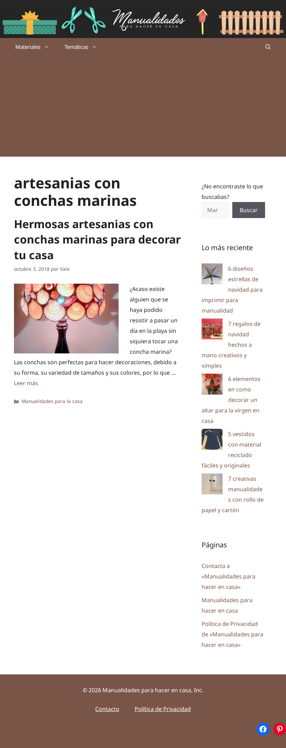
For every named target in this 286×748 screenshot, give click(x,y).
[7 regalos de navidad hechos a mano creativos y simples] (212, 331)
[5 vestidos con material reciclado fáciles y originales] (212, 441)
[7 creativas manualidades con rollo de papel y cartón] (212, 485)
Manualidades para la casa (52, 401)
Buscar (249, 210)
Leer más (26, 383)
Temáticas (76, 46)
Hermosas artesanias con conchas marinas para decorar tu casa (97, 239)
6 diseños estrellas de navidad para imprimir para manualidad (232, 289)
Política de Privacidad (163, 709)
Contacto (107, 709)
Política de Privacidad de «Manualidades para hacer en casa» (232, 634)
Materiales (27, 46)
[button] (268, 46)
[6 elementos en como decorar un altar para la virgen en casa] (212, 386)
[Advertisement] (143, 108)
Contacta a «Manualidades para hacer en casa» (228, 576)
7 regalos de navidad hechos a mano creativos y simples (231, 344)
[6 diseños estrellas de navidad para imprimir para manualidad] (212, 275)
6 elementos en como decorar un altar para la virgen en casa (231, 400)
